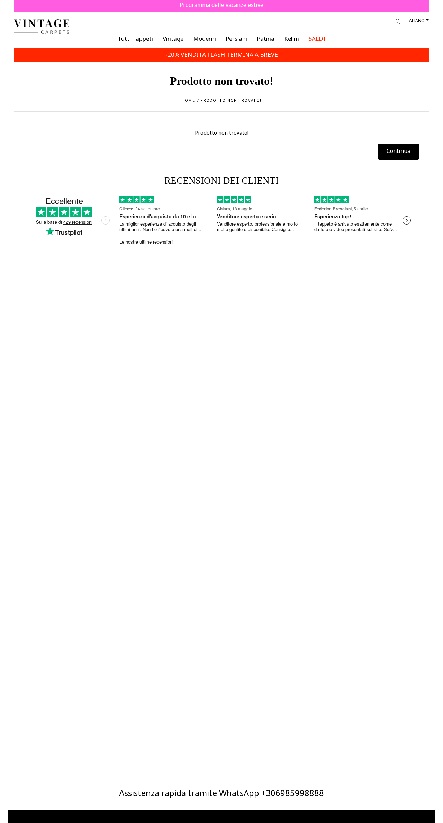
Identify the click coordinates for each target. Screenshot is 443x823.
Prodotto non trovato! (230, 100)
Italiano (415, 21)
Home (188, 100)
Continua (398, 151)
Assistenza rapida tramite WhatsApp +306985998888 (221, 792)
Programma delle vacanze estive (221, 5)
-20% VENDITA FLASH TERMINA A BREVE (221, 54)
